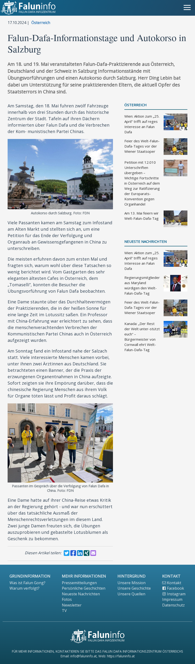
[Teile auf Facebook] (73, 553)
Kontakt (173, 583)
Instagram (175, 594)
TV (64, 610)
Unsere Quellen (131, 594)
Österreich (40, 22)
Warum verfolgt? (24, 588)
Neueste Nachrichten (145, 241)
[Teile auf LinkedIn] (80, 553)
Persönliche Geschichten (83, 588)
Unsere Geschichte (134, 588)
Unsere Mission (131, 583)
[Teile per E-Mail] (93, 553)
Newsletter (72, 605)
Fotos (67, 599)
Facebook (175, 588)
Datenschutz (173, 605)
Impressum (172, 599)
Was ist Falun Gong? (27, 583)
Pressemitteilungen (79, 583)
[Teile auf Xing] (86, 553)
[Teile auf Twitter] (66, 553)
